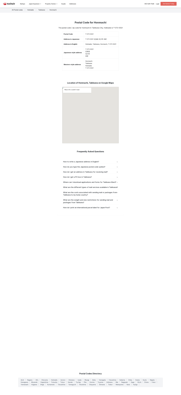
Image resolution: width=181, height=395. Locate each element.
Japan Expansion (34, 4)
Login (157, 4)
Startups (22, 4)
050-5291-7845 (149, 4)
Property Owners (50, 4)
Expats (63, 4)
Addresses (72, 4)
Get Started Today (168, 4)
